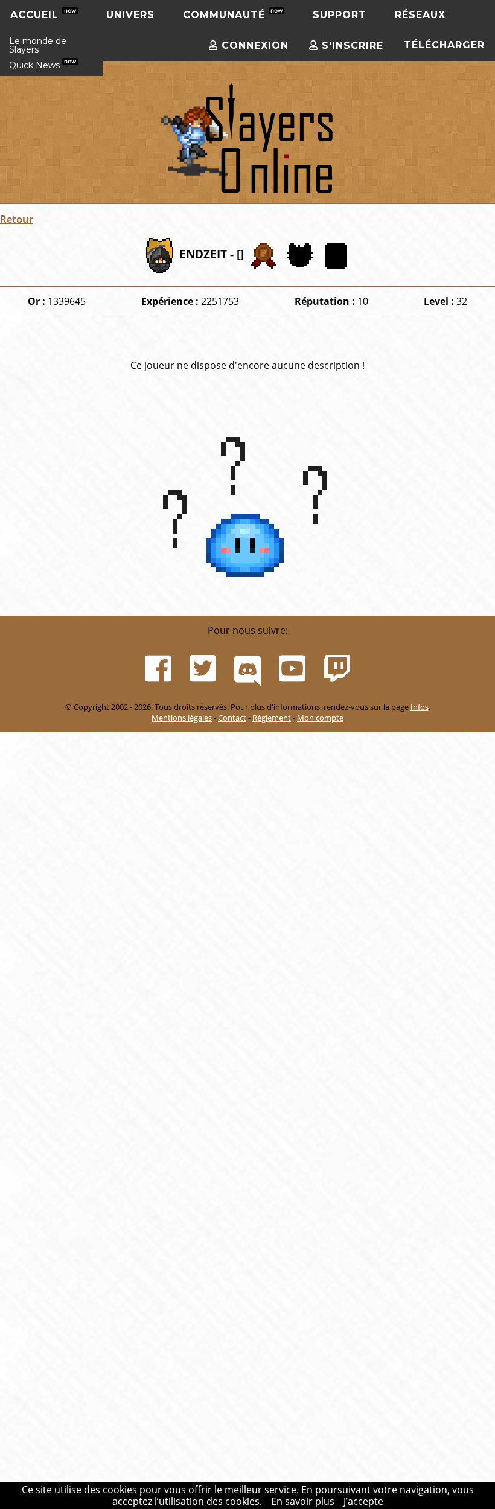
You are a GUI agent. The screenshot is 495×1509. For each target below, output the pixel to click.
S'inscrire (350, 45)
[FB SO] (158, 668)
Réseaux (420, 15)
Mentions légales (182, 717)
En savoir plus (302, 1501)
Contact (232, 717)
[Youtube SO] (292, 668)
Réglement (271, 717)
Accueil (36, 15)
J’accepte (363, 1501)
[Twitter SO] (202, 668)
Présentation (36, 41)
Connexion (253, 45)
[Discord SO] (247, 668)
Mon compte (320, 717)
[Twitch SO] (337, 668)
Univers (130, 15)
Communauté (226, 15)
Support (339, 15)
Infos (419, 706)
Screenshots (35, 62)
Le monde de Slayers (37, 87)
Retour (16, 219)
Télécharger (444, 45)
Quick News (35, 107)
